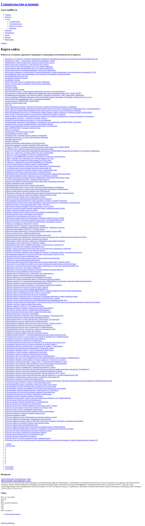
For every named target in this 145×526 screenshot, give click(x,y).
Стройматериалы (15, 24)
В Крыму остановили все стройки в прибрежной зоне (24, 247)
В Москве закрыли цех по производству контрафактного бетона (28, 277)
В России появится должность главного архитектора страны (27, 423)
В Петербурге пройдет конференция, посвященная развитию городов (30, 367)
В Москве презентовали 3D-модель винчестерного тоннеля (26, 287)
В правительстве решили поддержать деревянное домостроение (28, 394)
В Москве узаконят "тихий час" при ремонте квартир (24, 306)
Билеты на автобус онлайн (14, 89)
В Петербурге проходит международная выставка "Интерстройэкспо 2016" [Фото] (35, 373)
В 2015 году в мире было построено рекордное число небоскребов (29, 153)
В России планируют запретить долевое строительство (25, 413)
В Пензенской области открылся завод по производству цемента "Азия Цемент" (34, 346)
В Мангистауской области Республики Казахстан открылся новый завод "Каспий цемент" (38, 262)
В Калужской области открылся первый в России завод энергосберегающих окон (34, 220)
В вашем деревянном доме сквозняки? (19, 183)
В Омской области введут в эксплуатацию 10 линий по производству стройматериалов (37, 337)
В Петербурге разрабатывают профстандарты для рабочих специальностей (32, 377)
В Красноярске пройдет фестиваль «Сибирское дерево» (25, 243)
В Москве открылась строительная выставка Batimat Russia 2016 (28, 283)
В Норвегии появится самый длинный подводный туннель (26, 333)
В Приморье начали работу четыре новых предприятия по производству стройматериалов (38, 398)
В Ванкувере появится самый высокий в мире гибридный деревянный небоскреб (34, 181)
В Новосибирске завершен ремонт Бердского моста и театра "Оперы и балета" (33, 323)
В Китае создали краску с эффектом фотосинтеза (23, 233)
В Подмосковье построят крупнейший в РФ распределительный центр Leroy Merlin (35, 388)
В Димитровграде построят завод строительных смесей (25, 197)
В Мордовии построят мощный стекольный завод (23, 271)
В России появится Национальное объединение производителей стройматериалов (35, 427)
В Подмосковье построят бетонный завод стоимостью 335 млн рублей (30, 386)
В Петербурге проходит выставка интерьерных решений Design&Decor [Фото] (33, 371)
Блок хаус (8, 105)
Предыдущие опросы (12, 514)
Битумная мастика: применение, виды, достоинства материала (28, 99)
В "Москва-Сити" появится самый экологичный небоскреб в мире (29, 149)
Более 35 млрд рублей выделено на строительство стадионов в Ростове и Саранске (35, 114)
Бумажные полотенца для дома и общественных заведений (26, 137)
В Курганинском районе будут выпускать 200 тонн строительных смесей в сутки (34, 254)
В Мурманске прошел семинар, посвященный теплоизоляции (27, 310)
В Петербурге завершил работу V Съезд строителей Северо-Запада (29, 350)
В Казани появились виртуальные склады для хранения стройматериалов (31, 212)
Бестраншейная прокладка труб (16, 76)
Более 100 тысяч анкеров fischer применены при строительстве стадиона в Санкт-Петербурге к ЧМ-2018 (43, 110)
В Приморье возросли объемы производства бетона (24, 396)
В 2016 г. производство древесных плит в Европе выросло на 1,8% (29, 158)
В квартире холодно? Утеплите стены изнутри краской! (25, 225)
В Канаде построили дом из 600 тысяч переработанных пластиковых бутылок (33, 222)
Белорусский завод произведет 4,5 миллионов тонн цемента (27, 64)
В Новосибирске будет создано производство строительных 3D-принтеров (32, 319)
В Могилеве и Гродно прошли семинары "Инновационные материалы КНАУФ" (34, 270)
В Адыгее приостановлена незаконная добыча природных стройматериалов (32, 166)
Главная (8, 15)
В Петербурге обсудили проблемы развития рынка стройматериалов (30, 356)
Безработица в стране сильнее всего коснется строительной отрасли (29, 63)
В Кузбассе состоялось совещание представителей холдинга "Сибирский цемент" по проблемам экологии (43, 252)
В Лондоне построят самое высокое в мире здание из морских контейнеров (32, 258)
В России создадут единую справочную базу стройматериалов (27, 438)
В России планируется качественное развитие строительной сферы (29, 411)
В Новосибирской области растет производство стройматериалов (29, 327)
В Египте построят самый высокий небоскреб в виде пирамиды (28, 199)
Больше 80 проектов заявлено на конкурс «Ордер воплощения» (28, 120)
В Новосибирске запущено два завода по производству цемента (28, 325)
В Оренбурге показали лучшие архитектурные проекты (25, 338)
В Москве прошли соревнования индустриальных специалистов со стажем (32, 298)
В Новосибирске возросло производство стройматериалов (26, 321)
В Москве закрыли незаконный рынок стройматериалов (25, 275)
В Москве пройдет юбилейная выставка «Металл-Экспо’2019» (28, 292)
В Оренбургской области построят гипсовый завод (23, 340)
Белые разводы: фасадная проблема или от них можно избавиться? (29, 68)
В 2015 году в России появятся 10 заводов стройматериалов (27, 155)
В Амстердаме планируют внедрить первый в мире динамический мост (31, 170)
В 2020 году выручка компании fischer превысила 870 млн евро (28, 160)
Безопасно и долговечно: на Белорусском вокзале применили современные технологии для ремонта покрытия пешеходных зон (51, 59)
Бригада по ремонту (12, 130)
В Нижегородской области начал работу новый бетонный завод (28, 312)
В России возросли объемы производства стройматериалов (26, 402)
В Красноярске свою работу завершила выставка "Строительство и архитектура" (34, 245)
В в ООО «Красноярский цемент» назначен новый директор (27, 179)
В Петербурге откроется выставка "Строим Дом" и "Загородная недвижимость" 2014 (36, 361)
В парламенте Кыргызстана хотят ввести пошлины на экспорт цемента (31, 344)
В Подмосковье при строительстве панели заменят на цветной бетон (30, 392)
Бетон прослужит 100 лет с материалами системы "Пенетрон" (27, 82)
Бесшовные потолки (12, 80)
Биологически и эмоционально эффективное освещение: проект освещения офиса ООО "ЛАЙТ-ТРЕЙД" (43, 93)
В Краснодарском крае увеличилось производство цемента (26, 239)
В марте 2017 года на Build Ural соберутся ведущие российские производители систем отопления (40, 264)
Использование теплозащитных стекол (16, 481)
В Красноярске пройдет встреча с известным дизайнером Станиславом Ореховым (35, 241)
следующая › (9, 467)
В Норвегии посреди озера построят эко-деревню (23, 331)
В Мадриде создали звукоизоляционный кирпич (22, 260)
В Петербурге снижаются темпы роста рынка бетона (24, 379)
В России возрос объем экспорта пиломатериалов (23, 400)
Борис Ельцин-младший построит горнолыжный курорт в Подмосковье (31, 126)
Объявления (9, 33)
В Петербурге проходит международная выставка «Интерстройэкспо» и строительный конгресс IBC (41, 375)
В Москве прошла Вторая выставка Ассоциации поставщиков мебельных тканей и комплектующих (41, 296)
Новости (8, 17)
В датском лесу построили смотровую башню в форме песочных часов (30, 195)
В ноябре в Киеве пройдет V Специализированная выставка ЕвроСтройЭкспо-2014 (35, 335)
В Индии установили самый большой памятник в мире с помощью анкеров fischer (35, 208)
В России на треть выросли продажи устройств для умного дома (28, 407)
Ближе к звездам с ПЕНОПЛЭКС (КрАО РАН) (22, 101)
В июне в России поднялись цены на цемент (21, 210)
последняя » (9, 469)
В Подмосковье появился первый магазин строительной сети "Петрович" (32, 390)
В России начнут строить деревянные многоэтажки (23, 409)
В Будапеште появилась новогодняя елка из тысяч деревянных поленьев (31, 176)
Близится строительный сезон (16, 103)
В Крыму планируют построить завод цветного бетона (25, 250)
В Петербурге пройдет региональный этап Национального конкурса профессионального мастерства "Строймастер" (47, 369)
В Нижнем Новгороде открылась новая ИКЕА (22, 314)
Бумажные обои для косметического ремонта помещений (26, 135)
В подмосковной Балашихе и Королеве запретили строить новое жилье (31, 384)
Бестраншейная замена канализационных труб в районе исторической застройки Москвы (37, 74)
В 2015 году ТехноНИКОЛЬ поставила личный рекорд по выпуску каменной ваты (35, 156)
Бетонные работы (11, 87)
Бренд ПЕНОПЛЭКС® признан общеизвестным (22, 128)
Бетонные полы (10, 86)
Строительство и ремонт (20, 4)
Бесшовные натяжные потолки (16, 78)
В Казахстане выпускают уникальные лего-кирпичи (24, 214)
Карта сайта (9, 39)
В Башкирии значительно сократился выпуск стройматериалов (28, 172)
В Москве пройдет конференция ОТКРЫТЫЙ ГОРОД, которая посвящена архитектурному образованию (43, 291)
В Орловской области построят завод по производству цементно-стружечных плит (35, 342)
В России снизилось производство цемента (21, 436)
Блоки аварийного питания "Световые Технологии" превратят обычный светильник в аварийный (41, 107)
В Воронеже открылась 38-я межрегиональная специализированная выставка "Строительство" (39, 193)
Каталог (8, 37)
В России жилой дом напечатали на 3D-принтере (23, 404)
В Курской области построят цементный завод (22, 256)
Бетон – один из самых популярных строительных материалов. (28, 84)
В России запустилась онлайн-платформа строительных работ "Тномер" (31, 406)
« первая (8, 444)
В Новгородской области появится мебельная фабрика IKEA (27, 317)
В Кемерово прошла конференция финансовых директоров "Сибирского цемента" (35, 227)
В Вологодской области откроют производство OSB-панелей (27, 191)
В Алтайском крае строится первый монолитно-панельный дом (28, 168)
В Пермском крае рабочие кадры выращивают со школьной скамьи (29, 348)
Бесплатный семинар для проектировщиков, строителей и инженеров (30, 70)
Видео (7, 35)
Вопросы (8, 30)
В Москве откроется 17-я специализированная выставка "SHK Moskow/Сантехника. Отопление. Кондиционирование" (48, 281)
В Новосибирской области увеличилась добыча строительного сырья (30, 329)
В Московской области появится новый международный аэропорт (29, 308)
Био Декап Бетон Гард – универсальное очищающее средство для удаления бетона (35, 91)
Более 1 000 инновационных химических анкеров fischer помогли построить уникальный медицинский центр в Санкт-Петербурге (52, 109)
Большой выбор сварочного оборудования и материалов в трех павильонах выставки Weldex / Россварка (43, 122)
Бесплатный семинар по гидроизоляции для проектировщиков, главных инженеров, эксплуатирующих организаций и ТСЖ (50, 72)
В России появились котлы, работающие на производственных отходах (31, 417)
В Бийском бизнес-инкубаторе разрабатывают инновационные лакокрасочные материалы (37, 174)
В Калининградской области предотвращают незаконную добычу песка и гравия (34, 218)
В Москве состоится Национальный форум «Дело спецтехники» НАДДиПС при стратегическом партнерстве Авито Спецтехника (52, 302)
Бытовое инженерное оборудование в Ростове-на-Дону (25, 143)
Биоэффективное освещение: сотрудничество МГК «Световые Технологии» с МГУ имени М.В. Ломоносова (44, 95)
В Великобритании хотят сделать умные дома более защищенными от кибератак (34, 187)
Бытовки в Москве (12, 141)
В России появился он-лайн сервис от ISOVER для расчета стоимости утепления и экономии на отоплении (44, 421)
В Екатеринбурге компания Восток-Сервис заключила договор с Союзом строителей (36, 201)
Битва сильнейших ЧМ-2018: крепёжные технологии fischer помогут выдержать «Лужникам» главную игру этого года (48, 97)
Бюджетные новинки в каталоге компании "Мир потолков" (26, 145)
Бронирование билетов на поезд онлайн (19, 132)
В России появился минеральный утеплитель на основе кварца (28, 419)
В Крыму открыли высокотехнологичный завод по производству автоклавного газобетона (38, 248)
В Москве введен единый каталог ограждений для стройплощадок (29, 273)
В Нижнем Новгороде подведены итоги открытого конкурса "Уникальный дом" (34, 315)
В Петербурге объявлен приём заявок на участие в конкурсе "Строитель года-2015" (35, 360)
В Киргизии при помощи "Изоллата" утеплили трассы (25, 229)
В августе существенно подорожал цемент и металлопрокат (27, 164)
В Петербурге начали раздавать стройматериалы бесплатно (26, 354)
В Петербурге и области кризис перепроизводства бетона (26, 352)
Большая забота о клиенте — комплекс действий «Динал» (26, 118)
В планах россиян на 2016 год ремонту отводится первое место (28, 383)
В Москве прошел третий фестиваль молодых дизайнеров (26, 294)
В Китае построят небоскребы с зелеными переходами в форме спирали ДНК (33, 231)
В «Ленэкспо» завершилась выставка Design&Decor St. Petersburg (28, 162)
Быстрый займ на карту (13, 139)
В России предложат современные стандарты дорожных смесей (28, 430)
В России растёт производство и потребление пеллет (24, 434)
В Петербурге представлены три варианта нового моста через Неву (29, 365)
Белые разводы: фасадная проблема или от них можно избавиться (29, 66)
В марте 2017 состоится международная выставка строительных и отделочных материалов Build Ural (42, 266)
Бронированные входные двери (16, 133)
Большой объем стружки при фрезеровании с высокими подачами (29, 124)
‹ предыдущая (10, 446)
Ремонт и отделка (15, 26)
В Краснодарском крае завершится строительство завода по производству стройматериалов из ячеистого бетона (46, 237)
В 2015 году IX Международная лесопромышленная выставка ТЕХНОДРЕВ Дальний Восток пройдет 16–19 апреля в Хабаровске (52, 151)
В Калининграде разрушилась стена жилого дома (23, 216)
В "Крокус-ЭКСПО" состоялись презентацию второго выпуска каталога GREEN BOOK (37, 147)
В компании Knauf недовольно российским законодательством (28, 235)
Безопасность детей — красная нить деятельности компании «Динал (30, 61)
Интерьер (12, 28)
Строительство (14, 21)
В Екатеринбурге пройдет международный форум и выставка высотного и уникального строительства (42, 202)
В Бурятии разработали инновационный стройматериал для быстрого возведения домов (37, 178)
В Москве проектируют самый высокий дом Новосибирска (26, 289)
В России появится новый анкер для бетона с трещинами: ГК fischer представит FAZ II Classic (39, 429)
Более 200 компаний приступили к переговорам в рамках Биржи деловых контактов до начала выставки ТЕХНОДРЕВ (48, 112)
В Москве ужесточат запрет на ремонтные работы (23, 304)
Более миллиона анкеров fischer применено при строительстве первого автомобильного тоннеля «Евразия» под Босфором (49, 116)
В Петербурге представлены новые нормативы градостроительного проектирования (36, 363)
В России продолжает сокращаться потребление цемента (25, 432)
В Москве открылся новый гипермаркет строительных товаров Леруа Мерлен (33, 285)
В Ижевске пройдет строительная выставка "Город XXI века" (27, 204)
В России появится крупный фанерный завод (21, 425)
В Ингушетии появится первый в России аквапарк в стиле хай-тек (29, 206)
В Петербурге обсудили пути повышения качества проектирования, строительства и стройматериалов (42, 358)
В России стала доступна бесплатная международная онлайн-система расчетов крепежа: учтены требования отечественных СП (51, 440)
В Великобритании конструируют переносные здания (24, 185)
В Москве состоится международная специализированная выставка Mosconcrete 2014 (36, 300)
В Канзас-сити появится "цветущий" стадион (21, 224)
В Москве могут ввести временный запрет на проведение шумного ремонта (32, 279)
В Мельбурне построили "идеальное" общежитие (23, 268)
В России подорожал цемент (15, 415)
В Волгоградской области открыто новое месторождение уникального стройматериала (36, 189)
